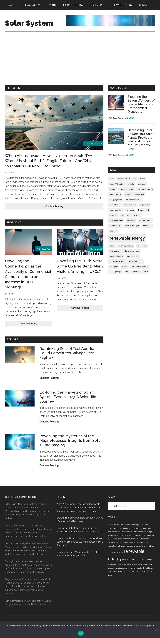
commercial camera (145, 189)
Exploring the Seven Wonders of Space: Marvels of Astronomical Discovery (141, 104)
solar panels (114, 251)
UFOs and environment (139, 267)
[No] (156, 629)
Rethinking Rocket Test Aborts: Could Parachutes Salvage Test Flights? (67, 353)
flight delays (145, 205)
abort (111, 179)
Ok (80, 633)
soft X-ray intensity (126, 246)
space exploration (116, 256)
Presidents (147, 226)
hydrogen (130, 210)
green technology (116, 210)
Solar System (29, 23)
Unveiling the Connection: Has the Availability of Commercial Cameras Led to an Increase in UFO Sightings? (80, 542)
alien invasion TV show (126, 179)
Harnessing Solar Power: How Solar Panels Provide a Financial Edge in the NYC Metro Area (141, 139)
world (146, 272)
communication (115, 194)
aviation (112, 189)
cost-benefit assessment (134, 194)
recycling (113, 231)
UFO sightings (115, 272)
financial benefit (130, 205)
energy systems (116, 200)
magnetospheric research (131, 215)
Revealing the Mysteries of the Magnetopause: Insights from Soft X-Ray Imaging (70, 440)
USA (126, 272)
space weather (132, 256)
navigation (131, 220)
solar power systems (131, 251)
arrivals (131, 184)
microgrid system (116, 220)
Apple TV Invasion (116, 184)
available (141, 184)
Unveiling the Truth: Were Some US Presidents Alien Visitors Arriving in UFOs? (80, 266)
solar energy (142, 246)
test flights (114, 267)
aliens (142, 179)
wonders (136, 272)
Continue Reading (58, 207)
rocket (112, 246)
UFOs (124, 267)
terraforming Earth (135, 262)
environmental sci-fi (133, 200)
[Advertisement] (80, 55)
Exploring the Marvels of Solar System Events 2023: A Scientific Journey (68, 397)
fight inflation (114, 205)
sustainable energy (117, 262)
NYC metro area (145, 220)
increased (113, 215)
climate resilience (126, 189)
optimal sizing (115, 226)
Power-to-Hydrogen (132, 226)
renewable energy (127, 238)
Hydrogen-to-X (143, 210)
